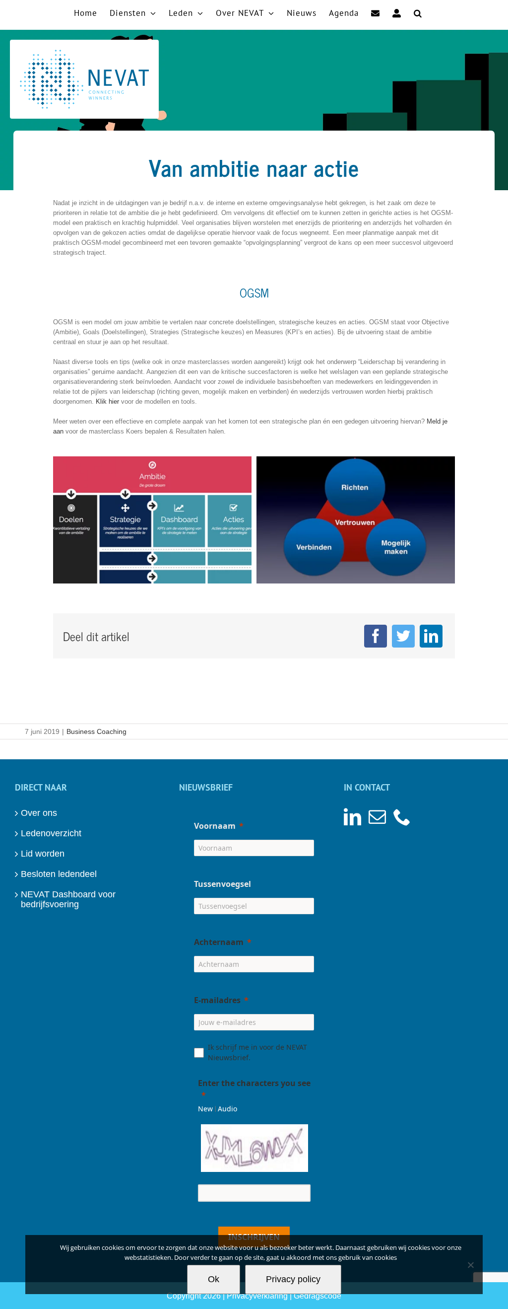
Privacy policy (293, 1279)
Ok (213, 1279)
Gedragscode (317, 1296)
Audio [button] (227, 1108)
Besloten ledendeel (59, 874)
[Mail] (377, 816)
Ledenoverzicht (51, 833)
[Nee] (470, 1265)
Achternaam (219, 942)
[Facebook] (375, 636)
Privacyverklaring (257, 1296)
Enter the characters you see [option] (254, 1083)
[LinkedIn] (431, 636)
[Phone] (402, 816)
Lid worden (42, 854)
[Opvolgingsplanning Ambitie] (152, 461)
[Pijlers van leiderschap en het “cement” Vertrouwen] (355, 461)
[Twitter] (403, 636)
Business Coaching (96, 731)
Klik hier (107, 401)
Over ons (39, 813)
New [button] (205, 1108)
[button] (418, 12)
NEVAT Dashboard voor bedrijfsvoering (68, 899)
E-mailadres (217, 1000)
